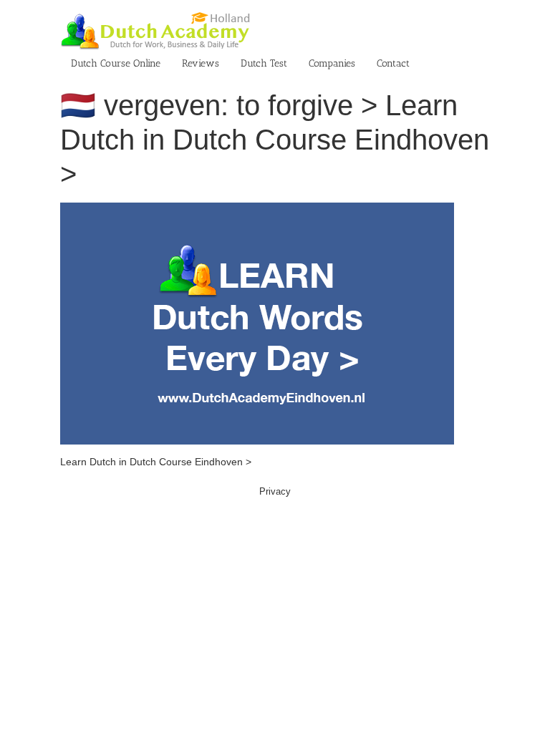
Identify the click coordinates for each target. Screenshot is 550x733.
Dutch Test (264, 63)
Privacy (275, 491)
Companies (332, 63)
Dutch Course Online (115, 63)
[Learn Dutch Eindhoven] (257, 209)
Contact (393, 63)
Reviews (200, 63)
